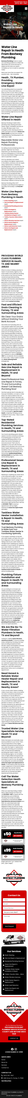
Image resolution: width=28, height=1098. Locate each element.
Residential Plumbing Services (13, 206)
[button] (26, 8)
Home (3, 1060)
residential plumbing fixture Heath (10, 621)
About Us (4, 1062)
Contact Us (5, 1068)
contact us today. (14, 301)
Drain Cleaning (9, 200)
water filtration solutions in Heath (11, 639)
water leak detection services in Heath (11, 800)
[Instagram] (16, 1049)
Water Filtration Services (12, 220)
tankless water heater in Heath (10, 569)
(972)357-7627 (7, 504)
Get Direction (6, 1081)
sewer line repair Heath (16, 507)
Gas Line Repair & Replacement (13, 202)
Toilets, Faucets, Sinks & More (13, 217)
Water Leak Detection (11, 226)
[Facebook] (12, 1049)
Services (4, 1065)
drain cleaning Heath (10, 359)
